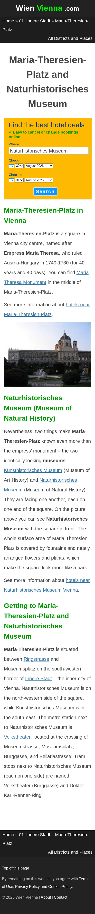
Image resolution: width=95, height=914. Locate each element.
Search (45, 191)
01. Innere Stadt (34, 20)
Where (14, 144)
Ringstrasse (36, 659)
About (46, 897)
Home (8, 20)
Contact (60, 897)
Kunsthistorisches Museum (33, 470)
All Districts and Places (70, 38)
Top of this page (15, 868)
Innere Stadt (38, 678)
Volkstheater (17, 737)
